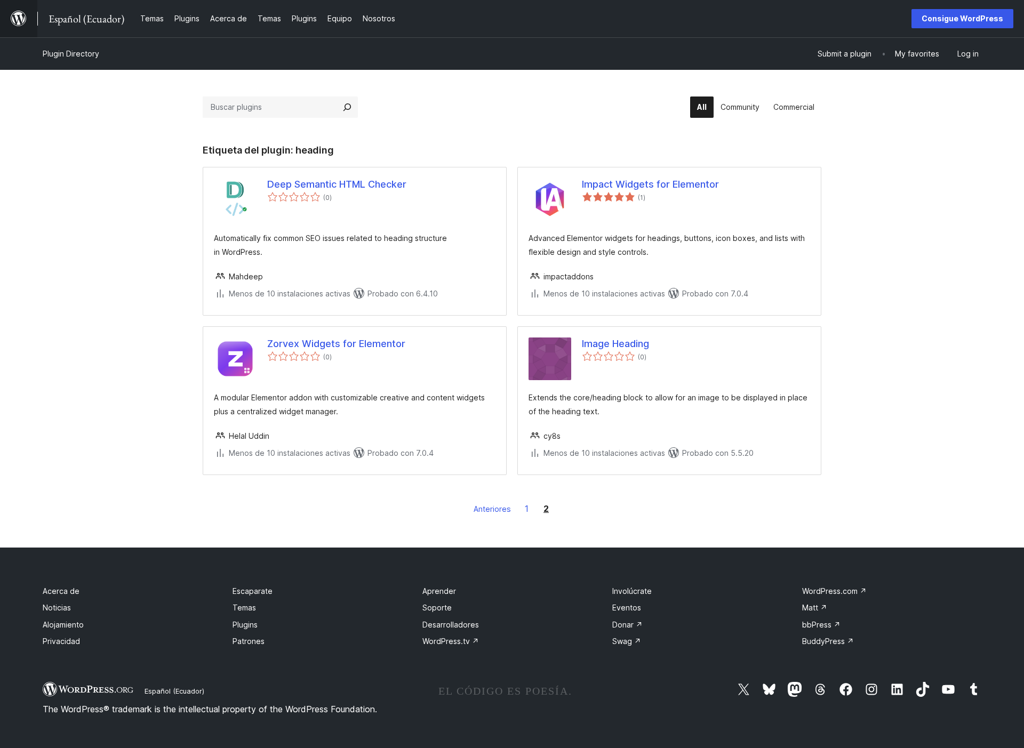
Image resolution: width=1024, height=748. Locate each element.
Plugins (245, 624)
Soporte (437, 607)
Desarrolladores (450, 624)
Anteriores (492, 508)
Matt (814, 607)
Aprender (439, 591)
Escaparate (253, 591)
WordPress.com (834, 591)
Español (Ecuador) (174, 691)
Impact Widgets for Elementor (650, 184)
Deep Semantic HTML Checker (336, 184)
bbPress (821, 624)
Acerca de (61, 591)
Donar (627, 624)
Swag (626, 641)
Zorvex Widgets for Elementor (336, 343)
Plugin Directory (71, 53)
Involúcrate (632, 591)
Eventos (626, 607)
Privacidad (61, 641)
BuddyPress (828, 641)
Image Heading (615, 343)
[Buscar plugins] (347, 107)
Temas (244, 607)
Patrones (249, 641)
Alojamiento (63, 624)
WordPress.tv (450, 641)
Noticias (57, 607)
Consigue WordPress (962, 18)
